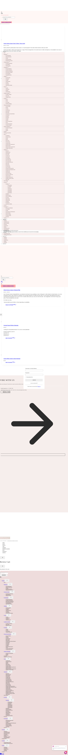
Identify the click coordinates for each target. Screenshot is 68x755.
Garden (7, 210)
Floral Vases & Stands (9, 72)
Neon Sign (7, 95)
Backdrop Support (8, 59)
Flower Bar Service (6, 228)
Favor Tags (7, 154)
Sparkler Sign (8, 170)
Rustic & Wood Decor (9, 121)
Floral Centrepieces (9, 68)
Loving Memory (8, 158)
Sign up (39, 386)
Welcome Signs (8, 65)
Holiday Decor (6, 230)
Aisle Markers (8, 64)
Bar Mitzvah (7, 202)
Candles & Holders (8, 94)
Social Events (6, 225)
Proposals (7, 197)
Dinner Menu (8, 153)
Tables (7, 99)
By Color (5, 205)
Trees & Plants (8, 106)
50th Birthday (10, 192)
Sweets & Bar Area (8, 103)
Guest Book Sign (8, 159)
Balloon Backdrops (8, 56)
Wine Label (7, 179)
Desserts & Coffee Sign (9, 174)
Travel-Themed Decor (9, 123)
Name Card (7, 164)
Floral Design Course (7, 233)
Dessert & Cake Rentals (7, 132)
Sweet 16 (9, 187)
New (4, 52)
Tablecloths (7, 89)
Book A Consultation (6, 22)
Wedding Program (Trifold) (9, 178)
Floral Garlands (8, 73)
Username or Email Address (31, 368)
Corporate (7, 116)
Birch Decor (7, 111)
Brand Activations (6, 223)
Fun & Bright (8, 209)
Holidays (5, 241)
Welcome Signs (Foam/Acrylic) (10, 146)
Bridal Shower (8, 200)
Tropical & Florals (8, 215)
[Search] (5, 19)
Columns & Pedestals (9, 127)
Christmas (7, 117)
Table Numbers (8, 81)
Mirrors (7, 139)
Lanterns (7, 82)
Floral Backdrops (8, 55)
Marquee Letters (8, 136)
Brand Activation (8, 195)
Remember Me (29, 377)
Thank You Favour (8, 173)
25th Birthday (10, 190)
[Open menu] (1, 314)
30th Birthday (10, 191)
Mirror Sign (7, 163)
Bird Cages (7, 112)
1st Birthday (9, 186)
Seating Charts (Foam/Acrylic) (10, 144)
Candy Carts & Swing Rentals (10, 113)
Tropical (7, 108)
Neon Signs (7, 140)
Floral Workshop (6, 229)
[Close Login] (2, 557)
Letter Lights (8, 157)
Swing (7, 122)
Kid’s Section (6, 180)
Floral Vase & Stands (9, 85)
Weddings (5, 220)
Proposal (5, 131)
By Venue (5, 242)
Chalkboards (8, 135)
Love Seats (7, 102)
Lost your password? (34, 383)
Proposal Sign (8, 165)
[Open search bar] (1, 276)
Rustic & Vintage (8, 214)
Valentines (7, 201)
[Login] (1, 12)
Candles (7, 80)
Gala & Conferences (9, 196)
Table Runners (8, 91)
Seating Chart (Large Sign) (10, 168)
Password (27, 372)
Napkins (7, 90)
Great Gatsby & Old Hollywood (10, 211)
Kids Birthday (10, 185)
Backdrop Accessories (9, 60)
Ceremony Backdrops (9, 63)
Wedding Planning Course (7, 234)
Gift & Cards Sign (8, 160)
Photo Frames (8, 141)
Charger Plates (8, 77)
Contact (4, 243)
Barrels (7, 107)
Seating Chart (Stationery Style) (10, 169)
